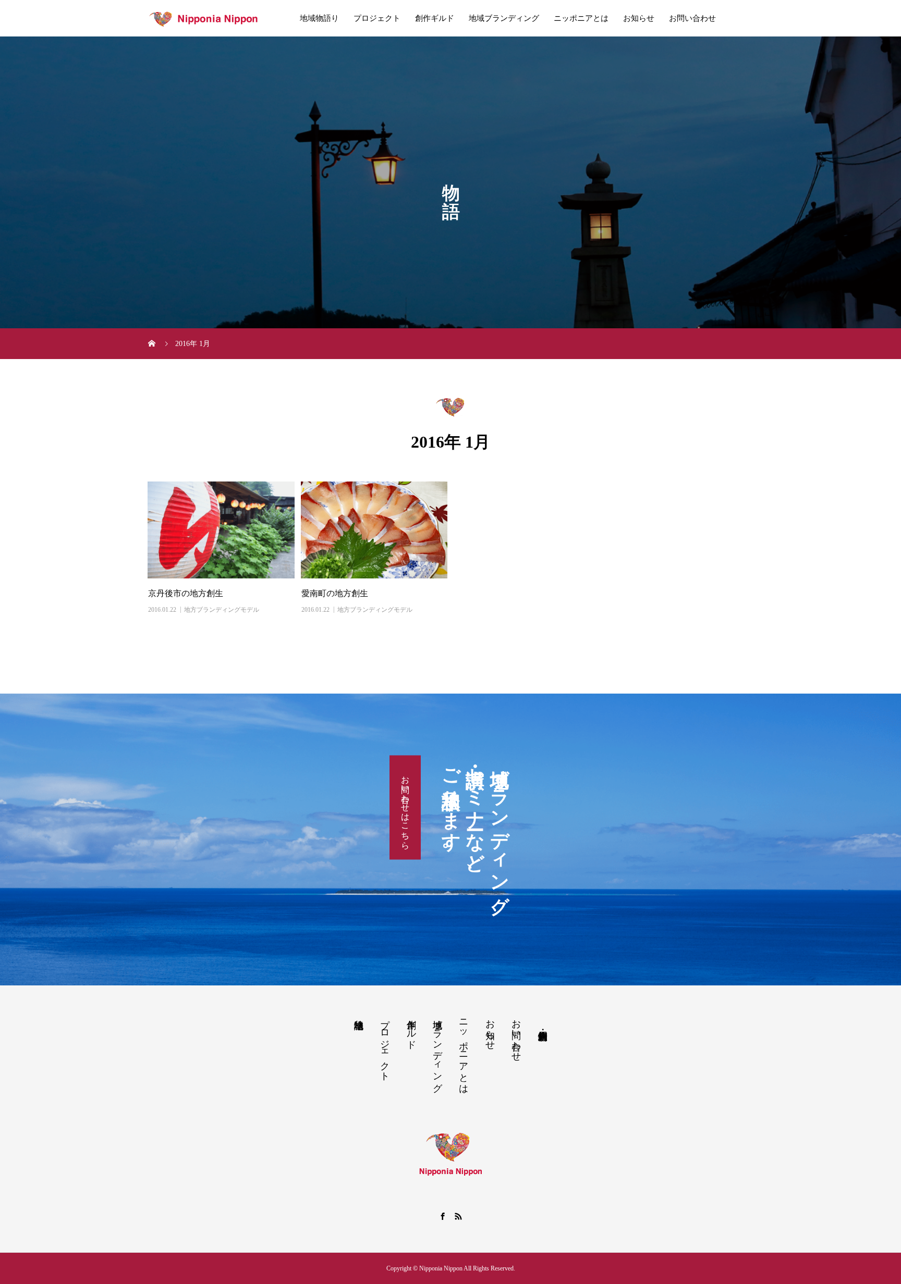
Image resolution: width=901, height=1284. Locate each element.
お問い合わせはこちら (405, 807)
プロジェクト (377, 18)
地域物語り (319, 18)
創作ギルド (434, 18)
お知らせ (638, 18)
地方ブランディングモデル (221, 609)
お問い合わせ (692, 18)
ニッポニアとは (581, 18)
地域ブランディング (504, 18)
